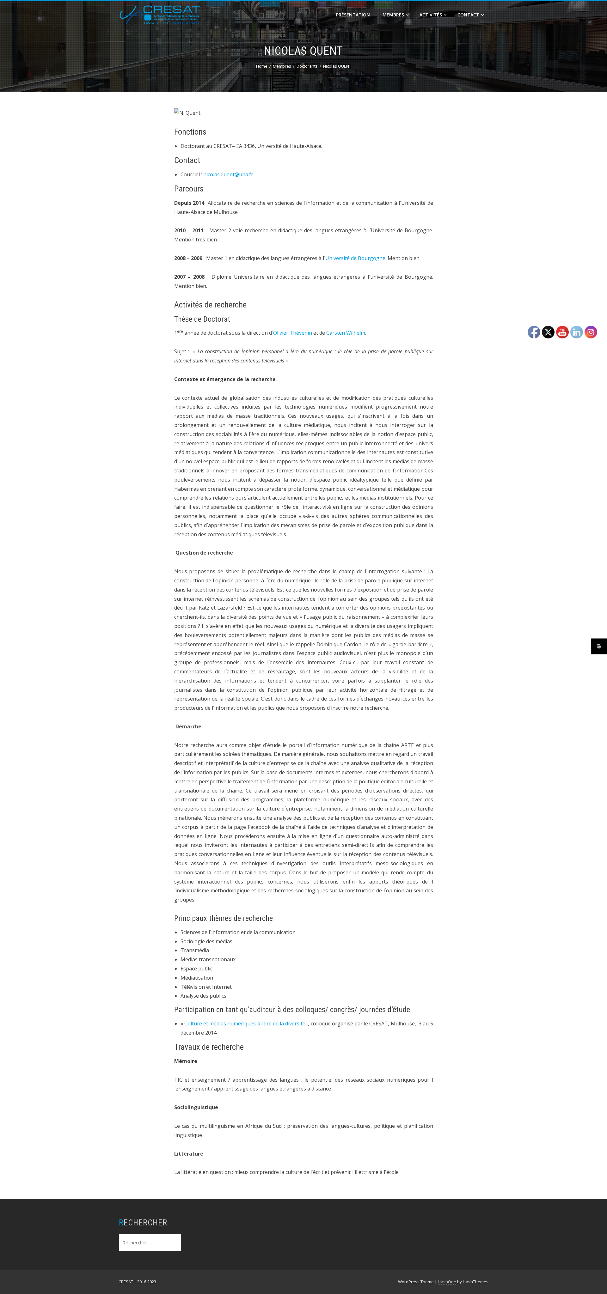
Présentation (353, 15)
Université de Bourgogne (355, 258)
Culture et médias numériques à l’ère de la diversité (245, 1023)
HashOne (447, 1282)
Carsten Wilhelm (345, 332)
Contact (468, 15)
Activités (431, 15)
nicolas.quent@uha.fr (228, 174)
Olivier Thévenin (293, 332)
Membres (393, 15)
